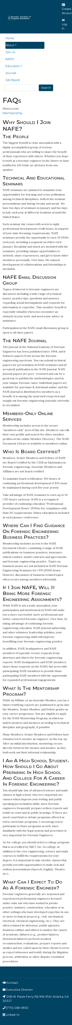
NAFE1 (9, 59)
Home (9, 38)
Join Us (10, 52)
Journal (10, 73)
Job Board (12, 80)
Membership (12, 113)
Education (12, 66)
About (9, 45)
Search (46, 87)
